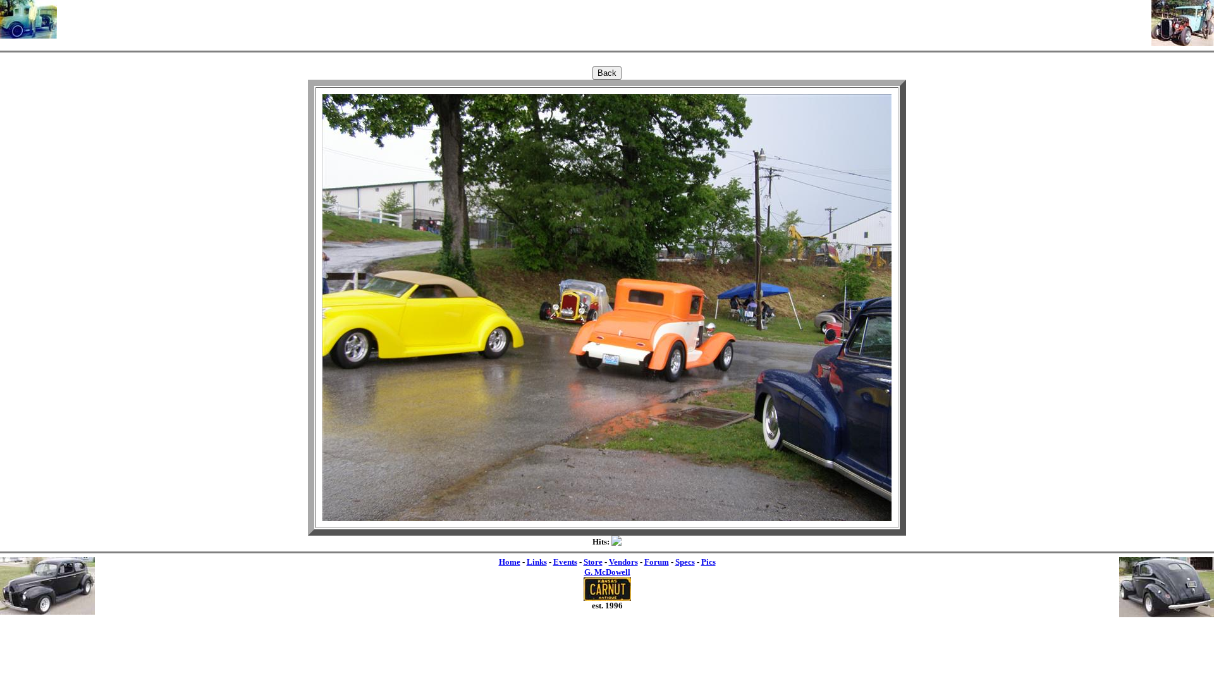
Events (565, 562)
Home (509, 562)
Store (593, 562)
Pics (708, 562)
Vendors (623, 562)
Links (537, 562)
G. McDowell (607, 572)
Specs (685, 562)
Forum (656, 562)
